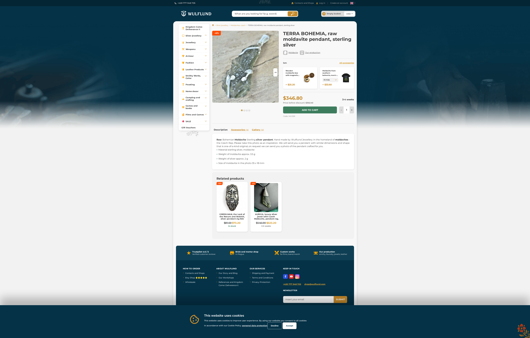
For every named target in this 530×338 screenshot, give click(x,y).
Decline (275, 325)
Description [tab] (221, 129)
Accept (289, 325)
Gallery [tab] (258, 129)
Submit (340, 299)
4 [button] (249, 110)
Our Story (223, 273)
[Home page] (213, 25)
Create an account (339, 3)
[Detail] (309, 78)
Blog (235, 273)
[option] (245, 67)
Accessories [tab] (240, 129)
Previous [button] (216, 72)
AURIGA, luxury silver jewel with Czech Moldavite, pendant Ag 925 (266, 217)
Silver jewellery (222, 25)
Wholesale (190, 282)
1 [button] (241, 110)
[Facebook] (285, 276)
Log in (322, 3)
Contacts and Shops (304, 3)
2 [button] (244, 110)
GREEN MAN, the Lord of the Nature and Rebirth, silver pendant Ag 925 (232, 216)
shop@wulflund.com (314, 284)
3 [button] (246, 110)
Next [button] (275, 72)
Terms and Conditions (262, 277)
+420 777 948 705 (186, 3)
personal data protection (254, 325)
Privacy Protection (261, 282)
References (224, 282)
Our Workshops (226, 277)
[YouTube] (291, 276)
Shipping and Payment (263, 273)
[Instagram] (297, 276)
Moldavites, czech (238, 25)
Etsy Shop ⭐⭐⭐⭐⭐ (196, 277)
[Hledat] (293, 13)
